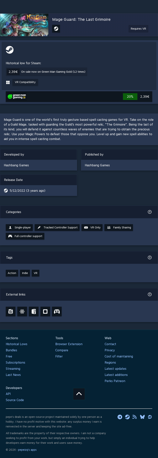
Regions (110, 362)
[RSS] (135, 417)
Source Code (15, 400)
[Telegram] (120, 417)
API (8, 394)
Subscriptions (15, 362)
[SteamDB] (10, 311)
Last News (13, 375)
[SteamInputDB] (57, 311)
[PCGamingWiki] (34, 311)
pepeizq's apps (27, 449)
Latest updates (115, 369)
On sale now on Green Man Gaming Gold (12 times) (53, 71)
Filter (59, 356)
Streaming (13, 369)
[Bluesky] (142, 417)
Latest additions (116, 375)
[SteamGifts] (45, 311)
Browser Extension (68, 344)
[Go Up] (79, 394)
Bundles (11, 350)
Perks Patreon (115, 381)
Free (9, 356)
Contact (110, 344)
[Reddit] (150, 417)
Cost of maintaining (119, 356)
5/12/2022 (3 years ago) (27, 190)
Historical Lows (16, 344)
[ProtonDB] (22, 311)
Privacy (110, 350)
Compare (61, 350)
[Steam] (127, 417)
